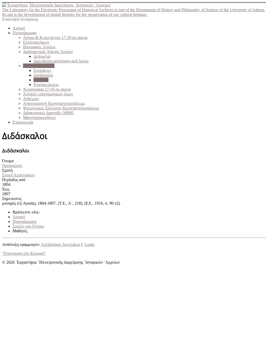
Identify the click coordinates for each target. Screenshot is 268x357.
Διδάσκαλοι (43, 75)
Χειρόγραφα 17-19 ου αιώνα (47, 89)
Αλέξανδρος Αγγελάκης (60, 244)
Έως (5, 189)
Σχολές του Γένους (38, 66)
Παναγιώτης (12, 165)
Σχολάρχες (42, 70)
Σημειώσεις (11, 198)
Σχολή (7, 170)
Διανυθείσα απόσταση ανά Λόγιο (61, 61)
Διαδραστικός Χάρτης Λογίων (48, 51)
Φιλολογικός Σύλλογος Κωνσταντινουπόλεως (61, 108)
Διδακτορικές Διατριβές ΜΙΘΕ (48, 113)
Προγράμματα (24, 33)
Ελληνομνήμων (36, 42)
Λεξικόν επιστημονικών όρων (48, 94)
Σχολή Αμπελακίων (18, 175)
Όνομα (8, 161)
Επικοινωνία (23, 122)
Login (89, 244)
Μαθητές (41, 80)
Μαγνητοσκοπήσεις (39, 117)
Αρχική (19, 28)
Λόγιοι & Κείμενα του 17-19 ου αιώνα (55, 37)
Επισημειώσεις (46, 84)
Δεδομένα (42, 56)
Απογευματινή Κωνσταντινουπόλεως (54, 103)
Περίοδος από (13, 179)
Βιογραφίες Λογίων (39, 47)
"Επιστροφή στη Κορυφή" (24, 253)
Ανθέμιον (31, 98)
